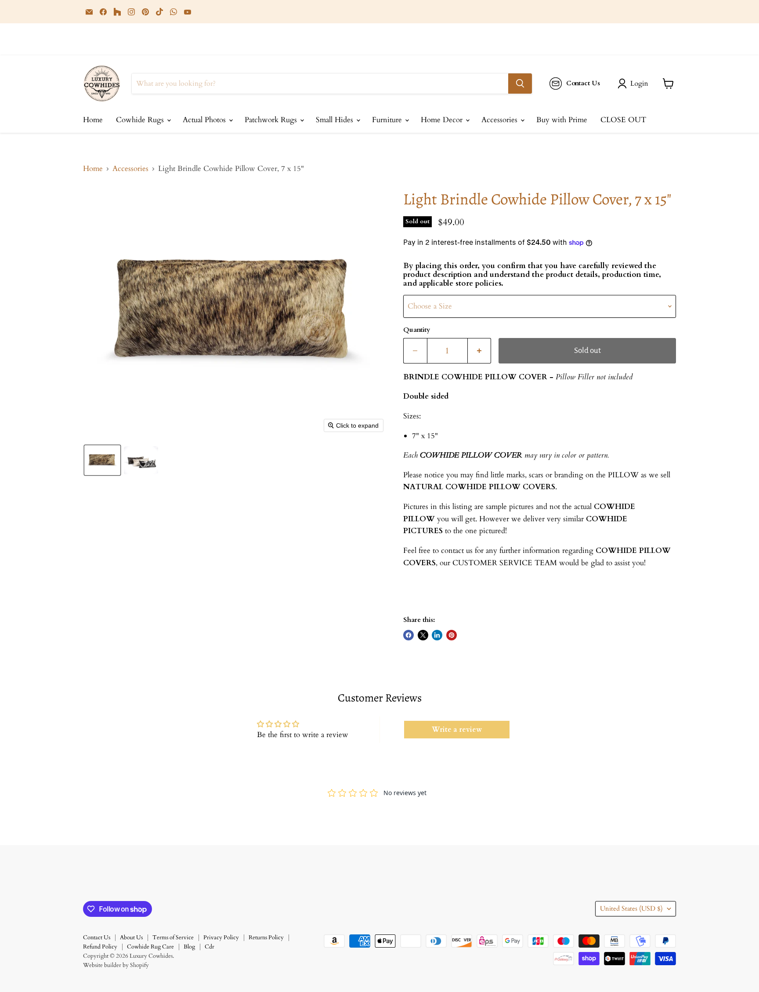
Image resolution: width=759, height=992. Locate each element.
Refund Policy (100, 947)
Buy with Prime (561, 120)
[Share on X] (423, 635)
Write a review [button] (457, 729)
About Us (131, 937)
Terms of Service (173, 937)
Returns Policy (266, 937)
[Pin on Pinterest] (451, 635)
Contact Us (96, 937)
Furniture (388, 120)
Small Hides (335, 120)
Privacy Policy (221, 937)
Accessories (500, 120)
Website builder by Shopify (116, 965)
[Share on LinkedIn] (437, 635)
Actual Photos (205, 120)
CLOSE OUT (623, 120)
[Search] (520, 83)
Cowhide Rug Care (150, 947)
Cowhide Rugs (141, 120)
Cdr (209, 947)
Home (93, 120)
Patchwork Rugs (272, 120)
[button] (635, 83)
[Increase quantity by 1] (480, 350)
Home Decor (443, 120)
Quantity (416, 330)
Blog (189, 947)
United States (631, 908)
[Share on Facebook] (408, 635)
